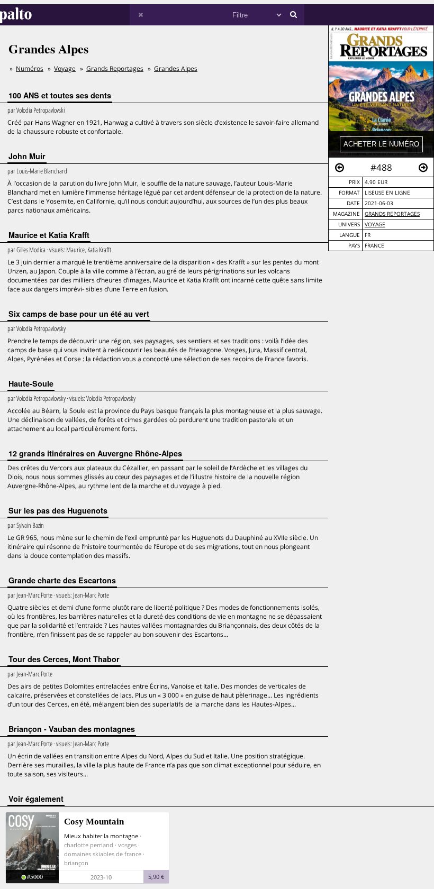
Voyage (375, 224)
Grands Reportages (392, 213)
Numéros (29, 68)
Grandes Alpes (175, 68)
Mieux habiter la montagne (101, 836)
